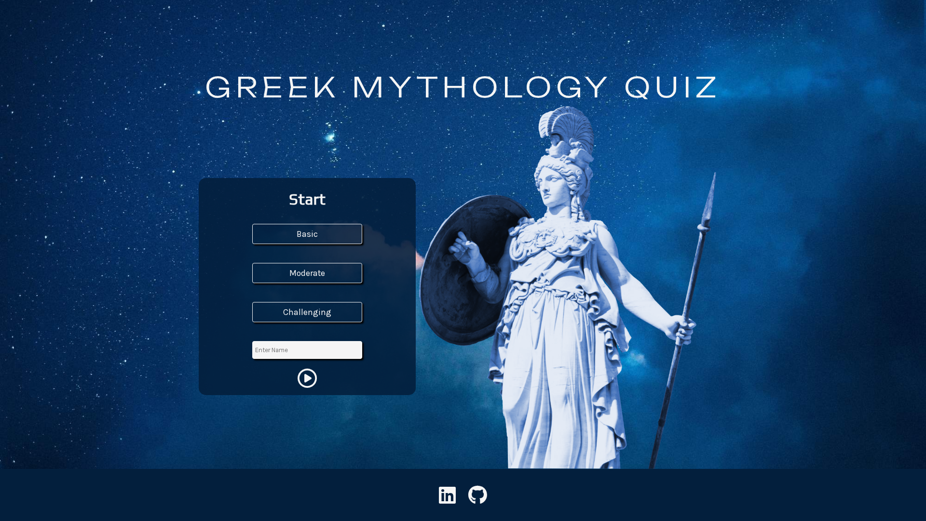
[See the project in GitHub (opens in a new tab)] (477, 499)
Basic (307, 234)
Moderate (307, 273)
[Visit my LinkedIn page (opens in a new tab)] (447, 499)
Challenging (307, 312)
